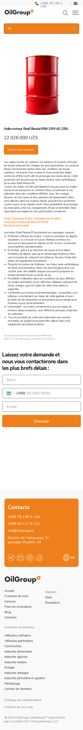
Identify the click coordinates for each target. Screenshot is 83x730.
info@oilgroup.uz (21, 530)
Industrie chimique (16, 673)
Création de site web (18, 707)
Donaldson (52, 603)
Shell (48, 597)
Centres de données (18, 689)
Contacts (10, 617)
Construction (12, 646)
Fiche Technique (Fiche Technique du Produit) (32, 218)
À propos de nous (16, 596)
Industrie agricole (16, 657)
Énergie (9, 667)
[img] (19, 13)
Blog (7, 612)
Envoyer (41, 421)
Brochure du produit (16, 225)
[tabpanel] (41, 181)
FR (72, 557)
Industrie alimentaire (18, 651)
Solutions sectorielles (19, 627)
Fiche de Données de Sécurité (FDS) (26, 222)
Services (10, 601)
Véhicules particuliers (18, 641)
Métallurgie (12, 683)
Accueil (9, 591)
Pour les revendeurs (18, 607)
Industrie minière (15, 662)
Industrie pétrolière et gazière (24, 678)
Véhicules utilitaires (17, 635)
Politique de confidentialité (22, 700)
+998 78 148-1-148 (24, 516)
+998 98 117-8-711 (24, 523)
